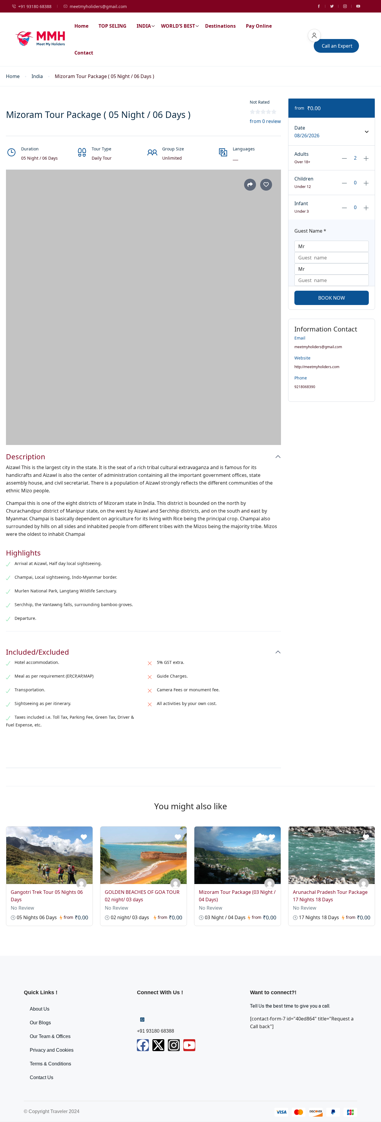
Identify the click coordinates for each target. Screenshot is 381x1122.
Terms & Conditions (50, 1063)
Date (299, 128)
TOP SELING (113, 26)
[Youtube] (189, 1045)
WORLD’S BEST (178, 26)
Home (81, 26)
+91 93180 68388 (34, 6)
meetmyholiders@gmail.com (98, 6)
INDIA (144, 26)
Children (303, 178)
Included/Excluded (37, 652)
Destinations (220, 26)
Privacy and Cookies (52, 1050)
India (37, 76)
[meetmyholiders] (81, 883)
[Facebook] (143, 1045)
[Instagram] (174, 1045)
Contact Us (41, 1077)
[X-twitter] (158, 1045)
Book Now (331, 298)
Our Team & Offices (50, 1036)
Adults (301, 154)
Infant (301, 203)
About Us (39, 1008)
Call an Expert (337, 46)
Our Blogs (40, 1022)
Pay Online (259, 26)
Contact (83, 52)
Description (25, 456)
